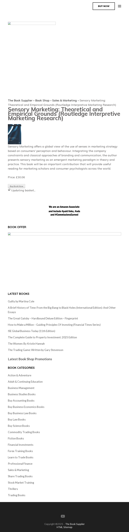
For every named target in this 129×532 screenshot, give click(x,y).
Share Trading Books (20, 476)
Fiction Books (16, 438)
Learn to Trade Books (20, 457)
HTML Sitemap (64, 527)
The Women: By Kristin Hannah (26, 343)
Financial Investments (20, 444)
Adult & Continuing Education (25, 381)
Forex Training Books (20, 451)
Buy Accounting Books (21, 400)
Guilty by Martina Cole (21, 301)
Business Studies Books (22, 394)
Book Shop (42, 100)
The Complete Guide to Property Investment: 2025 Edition (42, 337)
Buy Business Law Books (22, 413)
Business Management (21, 388)
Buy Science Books (19, 425)
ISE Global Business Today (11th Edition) (31, 331)
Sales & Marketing (64, 100)
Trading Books (16, 495)
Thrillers (13, 489)
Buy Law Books (17, 419)
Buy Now (103, 6)
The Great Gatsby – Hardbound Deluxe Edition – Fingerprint (43, 318)
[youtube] (63, 516)
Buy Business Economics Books (26, 407)
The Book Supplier (20, 100)
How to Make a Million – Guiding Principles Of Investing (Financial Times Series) (54, 324)
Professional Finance (20, 463)
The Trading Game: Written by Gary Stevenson (35, 350)
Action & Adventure (19, 375)
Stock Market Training (21, 482)
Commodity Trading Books (24, 432)
